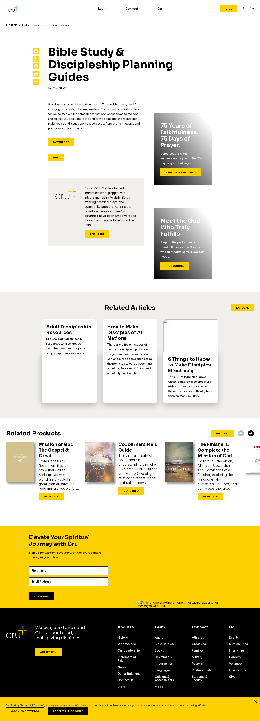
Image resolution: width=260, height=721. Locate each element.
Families (198, 650)
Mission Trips (238, 644)
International (238, 670)
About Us (96, 234)
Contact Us (125, 680)
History (123, 637)
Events (234, 637)
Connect (131, 8)
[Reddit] (36, 74)
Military (197, 657)
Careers (235, 657)
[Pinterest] (36, 66)
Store (121, 687)
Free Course (174, 265)
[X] (36, 59)
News (122, 667)
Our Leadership (129, 650)
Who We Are (127, 644)
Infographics (164, 663)
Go (159, 8)
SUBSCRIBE (41, 596)
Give (228, 8)
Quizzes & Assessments (164, 678)
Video (159, 687)
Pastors (197, 663)
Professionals (201, 670)
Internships (237, 650)
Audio (159, 637)
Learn (102, 8)
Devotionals (163, 657)
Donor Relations (129, 673)
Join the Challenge (180, 172)
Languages (163, 670)
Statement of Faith (127, 658)
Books (159, 650)
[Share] (36, 82)
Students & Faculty (199, 678)
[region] (130, 709)
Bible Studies (164, 644)
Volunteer (236, 663)
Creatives (199, 644)
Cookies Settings (25, 711)
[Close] (256, 701)
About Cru (48, 651)
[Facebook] (36, 51)
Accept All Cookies (68, 711)
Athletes (198, 637)
